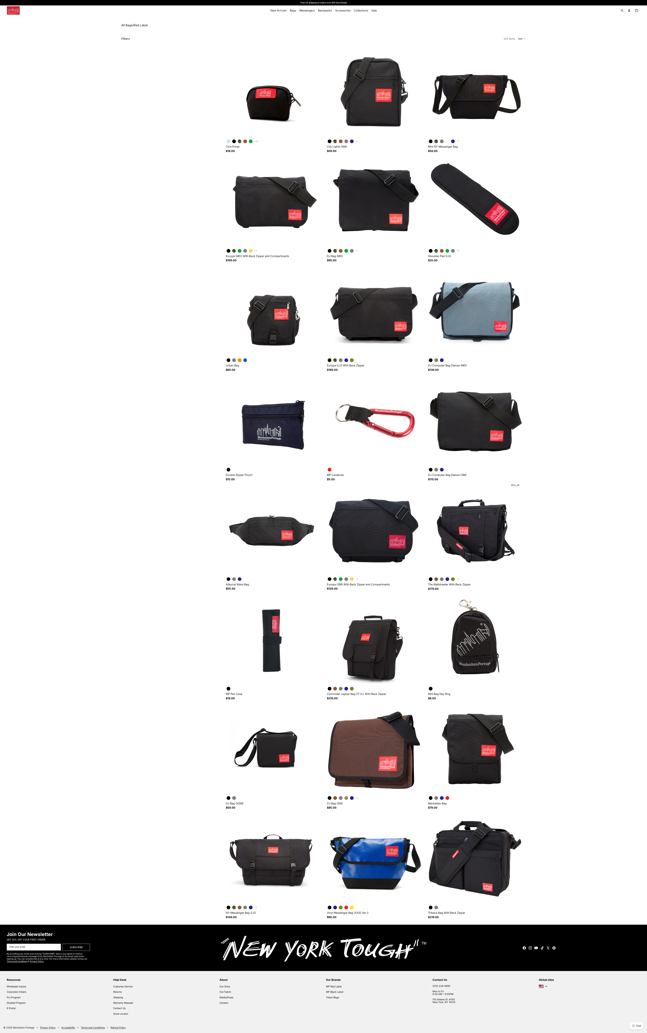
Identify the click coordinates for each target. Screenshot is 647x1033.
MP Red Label (334, 986)
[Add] (315, 461)
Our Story (225, 986)
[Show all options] (256, 141)
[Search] (622, 10)
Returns (117, 992)
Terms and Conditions (93, 1027)
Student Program (16, 1002)
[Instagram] (530, 948)
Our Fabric (225, 992)
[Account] (629, 10)
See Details (341, 2)
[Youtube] (536, 948)
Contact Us (119, 1008)
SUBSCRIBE (76, 947)
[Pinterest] (554, 948)
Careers (224, 1002)
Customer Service (123, 986)
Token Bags (332, 997)
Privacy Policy (48, 1027)
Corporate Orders (16, 992)
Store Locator (120, 1013)
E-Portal (11, 1008)
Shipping (118, 997)
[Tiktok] (542, 948)
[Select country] (543, 986)
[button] (522, 38)
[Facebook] (524, 948)
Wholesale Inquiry (16, 986)
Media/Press (226, 997)
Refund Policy (118, 1027)
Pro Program (14, 997)
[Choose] (315, 133)
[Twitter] (548, 948)
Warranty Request (123, 1002)
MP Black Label (334, 992)
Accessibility (68, 1027)
